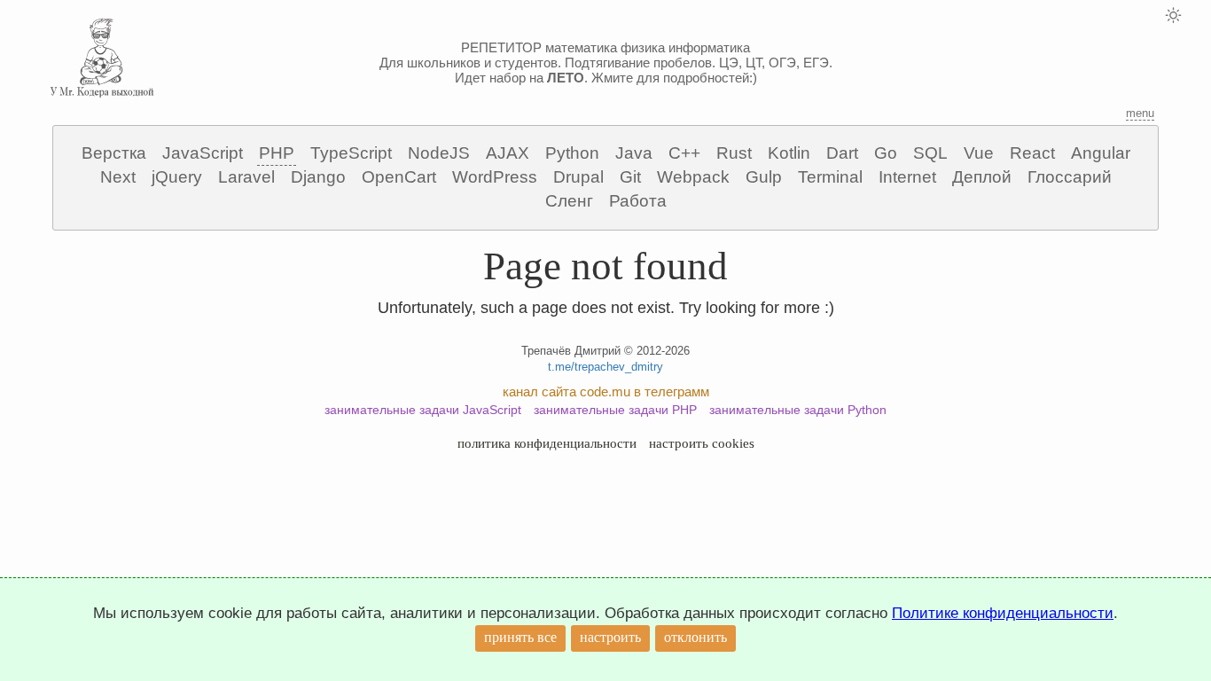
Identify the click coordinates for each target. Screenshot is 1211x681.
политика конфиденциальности (547, 443)
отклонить (695, 637)
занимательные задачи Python (798, 410)
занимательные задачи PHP (615, 410)
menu (1140, 113)
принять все (520, 637)
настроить (610, 637)
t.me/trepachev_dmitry (605, 366)
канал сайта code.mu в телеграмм (606, 391)
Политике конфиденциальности (1002, 613)
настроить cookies (701, 443)
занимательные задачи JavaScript (422, 410)
